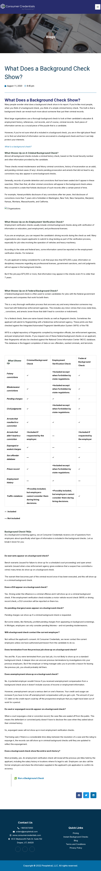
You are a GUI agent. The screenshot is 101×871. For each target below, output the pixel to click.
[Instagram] (25, 849)
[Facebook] (18, 849)
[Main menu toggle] (97, 6)
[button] (79, 795)
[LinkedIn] (32, 849)
